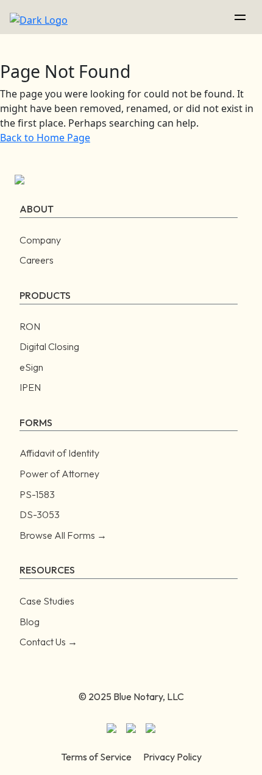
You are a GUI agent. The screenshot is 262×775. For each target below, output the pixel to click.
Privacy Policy (172, 757)
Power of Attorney (59, 474)
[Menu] (240, 17)
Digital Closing (49, 346)
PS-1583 (37, 494)
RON (29, 326)
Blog (29, 621)
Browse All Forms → (63, 535)
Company (40, 240)
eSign (31, 367)
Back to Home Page (45, 137)
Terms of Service (96, 757)
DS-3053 (39, 514)
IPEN (30, 387)
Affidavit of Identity (59, 453)
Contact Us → (48, 642)
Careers (36, 260)
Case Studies (46, 601)
